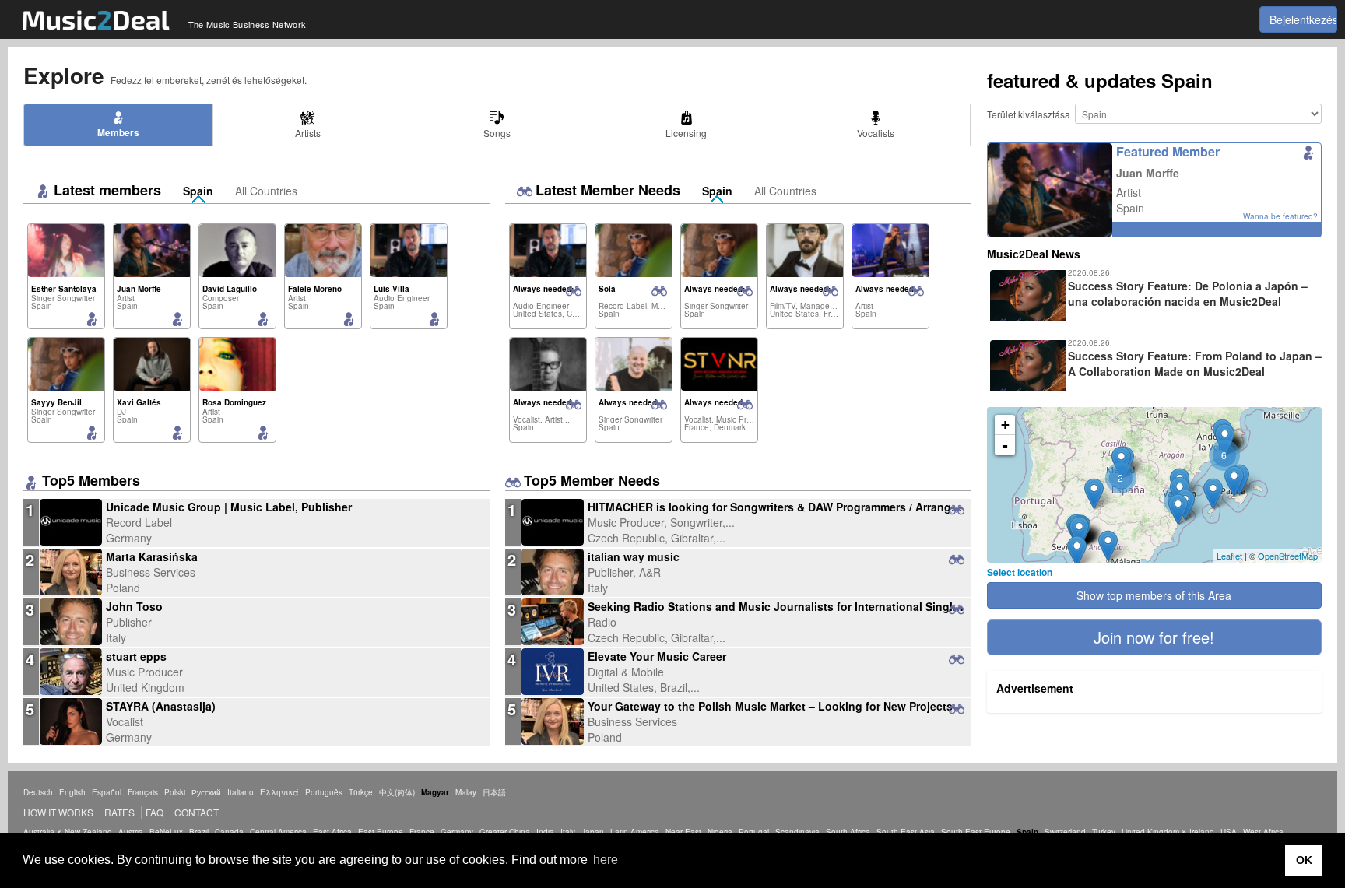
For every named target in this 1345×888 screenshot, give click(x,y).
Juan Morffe (1147, 173)
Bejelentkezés (1303, 19)
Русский (206, 792)
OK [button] (1304, 860)
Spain (198, 190)
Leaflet (1229, 555)
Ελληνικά (279, 792)
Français (143, 792)
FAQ (154, 812)
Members (118, 132)
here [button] (605, 859)
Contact (196, 812)
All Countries (266, 190)
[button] (1154, 637)
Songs (497, 132)
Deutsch (38, 792)
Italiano (240, 792)
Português (323, 792)
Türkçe (361, 792)
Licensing (686, 132)
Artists (308, 132)
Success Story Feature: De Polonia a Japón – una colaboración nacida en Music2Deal (1188, 293)
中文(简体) (397, 792)
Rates (119, 812)
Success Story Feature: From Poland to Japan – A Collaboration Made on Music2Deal (1195, 363)
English (72, 792)
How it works (58, 812)
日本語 (494, 792)
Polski (174, 792)
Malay (465, 792)
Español (106, 792)
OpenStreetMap (1288, 555)
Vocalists (875, 132)
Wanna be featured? (1280, 216)
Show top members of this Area (1153, 595)
